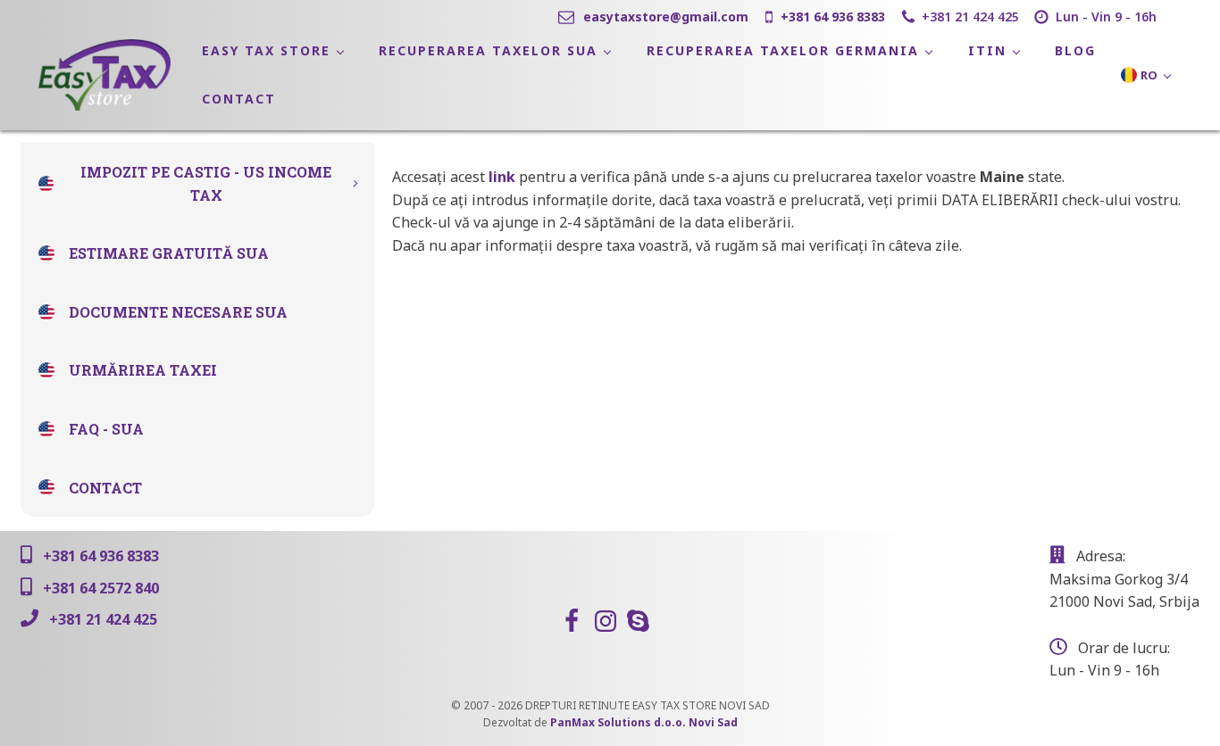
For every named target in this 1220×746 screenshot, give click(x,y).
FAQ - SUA (106, 428)
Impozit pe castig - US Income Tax (205, 183)
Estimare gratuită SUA (169, 253)
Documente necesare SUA (178, 312)
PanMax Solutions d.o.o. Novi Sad (644, 722)
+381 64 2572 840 (101, 588)
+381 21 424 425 (970, 16)
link (502, 176)
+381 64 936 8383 (833, 16)
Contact (105, 487)
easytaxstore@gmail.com (665, 16)
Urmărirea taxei (143, 370)
